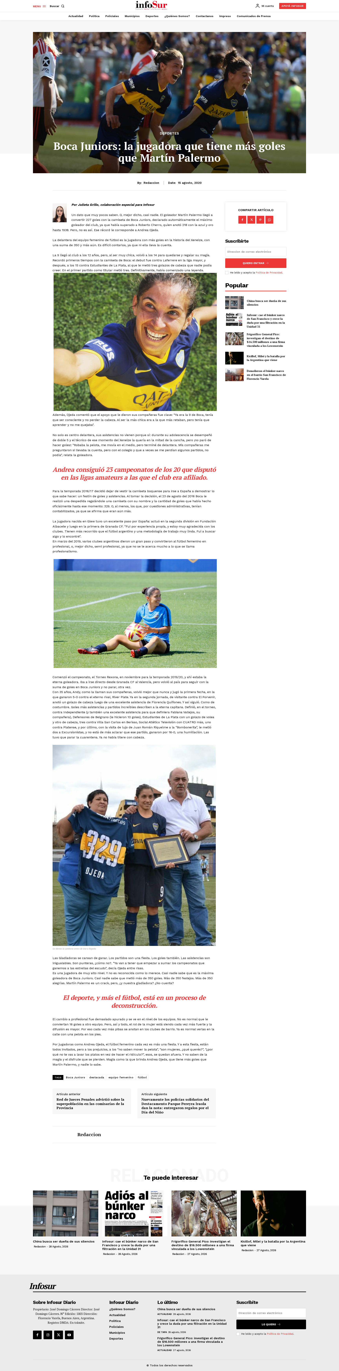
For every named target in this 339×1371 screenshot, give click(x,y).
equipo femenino (121, 1077)
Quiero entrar (253, 263)
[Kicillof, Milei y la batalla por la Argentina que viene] (234, 358)
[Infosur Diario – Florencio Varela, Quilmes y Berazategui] (152, 5)
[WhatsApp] (269, 220)
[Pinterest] (260, 220)
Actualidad (164, 1314)
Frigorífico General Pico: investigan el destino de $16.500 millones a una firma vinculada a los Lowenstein (266, 340)
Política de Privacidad (269, 272)
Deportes (169, 133)
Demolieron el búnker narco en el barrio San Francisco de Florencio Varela (266, 374)
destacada (96, 1077)
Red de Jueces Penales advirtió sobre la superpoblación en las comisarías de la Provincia (90, 1103)
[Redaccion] (62, 1134)
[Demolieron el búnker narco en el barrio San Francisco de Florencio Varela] (234, 374)
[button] (58, 6)
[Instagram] (48, 1335)
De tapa (162, 1332)
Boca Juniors (75, 1077)
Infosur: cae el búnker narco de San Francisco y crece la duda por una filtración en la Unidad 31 (266, 320)
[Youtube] (69, 1335)
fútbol (142, 1077)
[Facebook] (242, 220)
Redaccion (151, 183)
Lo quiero (269, 1324)
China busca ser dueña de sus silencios (266, 303)
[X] (251, 220)
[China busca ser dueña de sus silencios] (234, 302)
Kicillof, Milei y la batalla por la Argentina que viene (266, 358)
